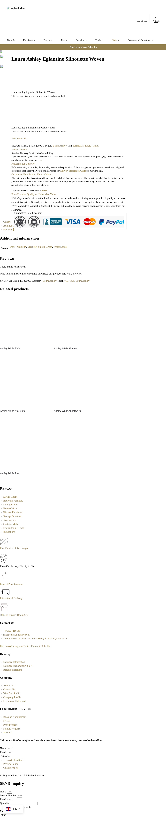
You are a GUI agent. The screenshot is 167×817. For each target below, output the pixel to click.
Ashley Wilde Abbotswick (67, 410)
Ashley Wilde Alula (10, 348)
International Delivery (11, 598)
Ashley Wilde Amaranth (12, 410)
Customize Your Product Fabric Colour (31, 174)
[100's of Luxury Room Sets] (4, 611)
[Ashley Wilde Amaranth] (24, 382)
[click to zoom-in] (4, 69)
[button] (156, 18)
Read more (24, 354)
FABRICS (78, 145)
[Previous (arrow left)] (9, 68)
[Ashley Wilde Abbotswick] (78, 382)
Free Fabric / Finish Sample (14, 548)
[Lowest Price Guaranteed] (4, 580)
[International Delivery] (4, 594)
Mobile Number (8, 795)
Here (44, 190)
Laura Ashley (60, 145)
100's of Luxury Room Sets (14, 615)
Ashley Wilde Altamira (65, 348)
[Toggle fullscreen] (9, 60)
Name (3, 748)
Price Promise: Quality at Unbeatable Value (33, 194)
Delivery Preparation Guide (73, 171)
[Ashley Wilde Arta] (24, 444)
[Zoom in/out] (9, 64)
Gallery (7, 221)
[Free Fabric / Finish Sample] (4, 544)
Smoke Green (45, 246)
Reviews (8, 229)
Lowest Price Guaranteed (13, 584)
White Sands (60, 246)
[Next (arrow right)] (9, 72)
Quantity (5, 803)
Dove (12, 246)
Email (3, 752)
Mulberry (21, 246)
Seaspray (32, 246)
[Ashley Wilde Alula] (24, 319)
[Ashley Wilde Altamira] (78, 319)
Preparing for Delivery (23, 163)
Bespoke (27, 807)
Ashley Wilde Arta (9, 473)
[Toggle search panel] (43, 18)
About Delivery (19, 149)
